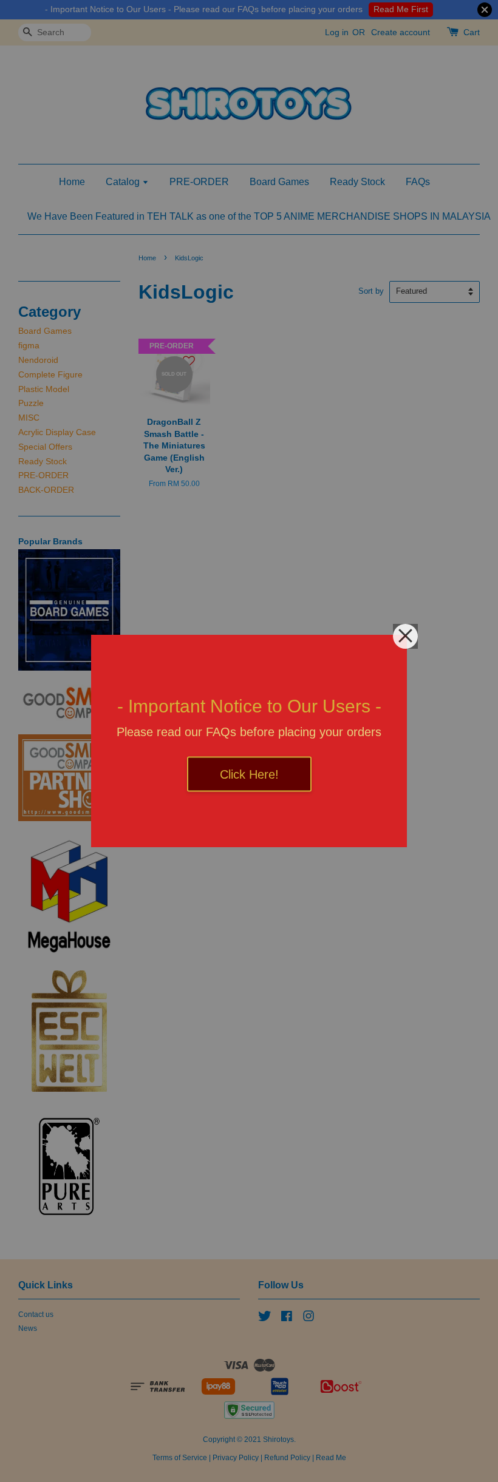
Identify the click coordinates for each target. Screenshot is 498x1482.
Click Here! (249, 774)
